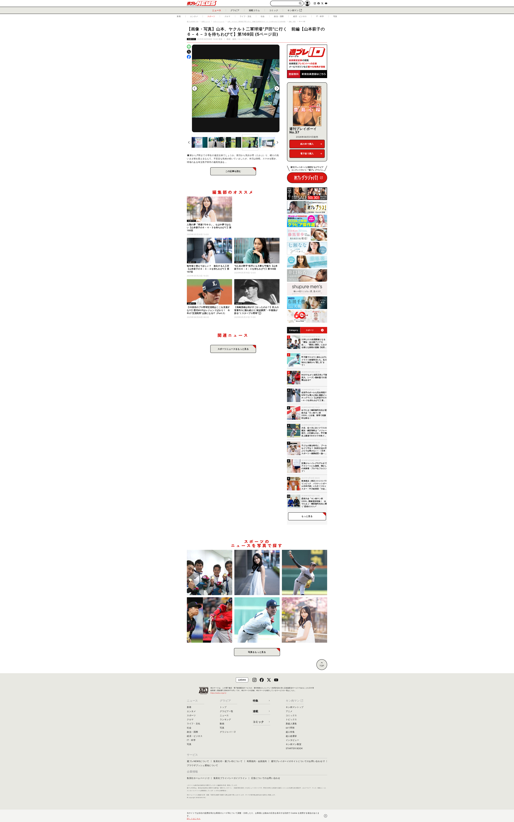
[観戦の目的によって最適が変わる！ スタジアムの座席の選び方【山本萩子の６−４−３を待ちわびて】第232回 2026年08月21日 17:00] (304, 620)
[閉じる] (325, 815)
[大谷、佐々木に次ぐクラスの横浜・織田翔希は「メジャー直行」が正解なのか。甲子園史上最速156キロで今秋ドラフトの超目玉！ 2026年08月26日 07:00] (304, 572)
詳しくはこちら (194, 818)
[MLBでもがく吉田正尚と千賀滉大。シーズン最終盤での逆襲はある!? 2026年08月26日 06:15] (209, 620)
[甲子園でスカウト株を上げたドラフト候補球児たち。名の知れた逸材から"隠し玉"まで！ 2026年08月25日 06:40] (257, 620)
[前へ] (194, 88)
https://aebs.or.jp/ (218, 693)
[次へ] (276, 88)
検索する (300, 3)
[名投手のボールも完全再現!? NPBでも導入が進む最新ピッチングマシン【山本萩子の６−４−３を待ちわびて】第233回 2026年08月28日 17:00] (257, 572)
